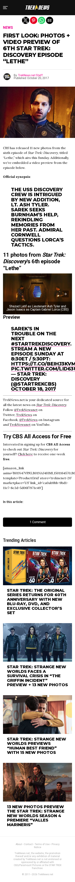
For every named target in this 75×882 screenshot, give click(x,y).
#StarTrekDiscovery (40, 344)
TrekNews (24, 415)
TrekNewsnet (20, 425)
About (19, 844)
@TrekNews (28, 420)
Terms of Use (42, 844)
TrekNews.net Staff (30, 75)
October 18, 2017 (33, 389)
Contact (28, 844)
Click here (25, 454)
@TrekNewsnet (26, 410)
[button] (5, 7)
